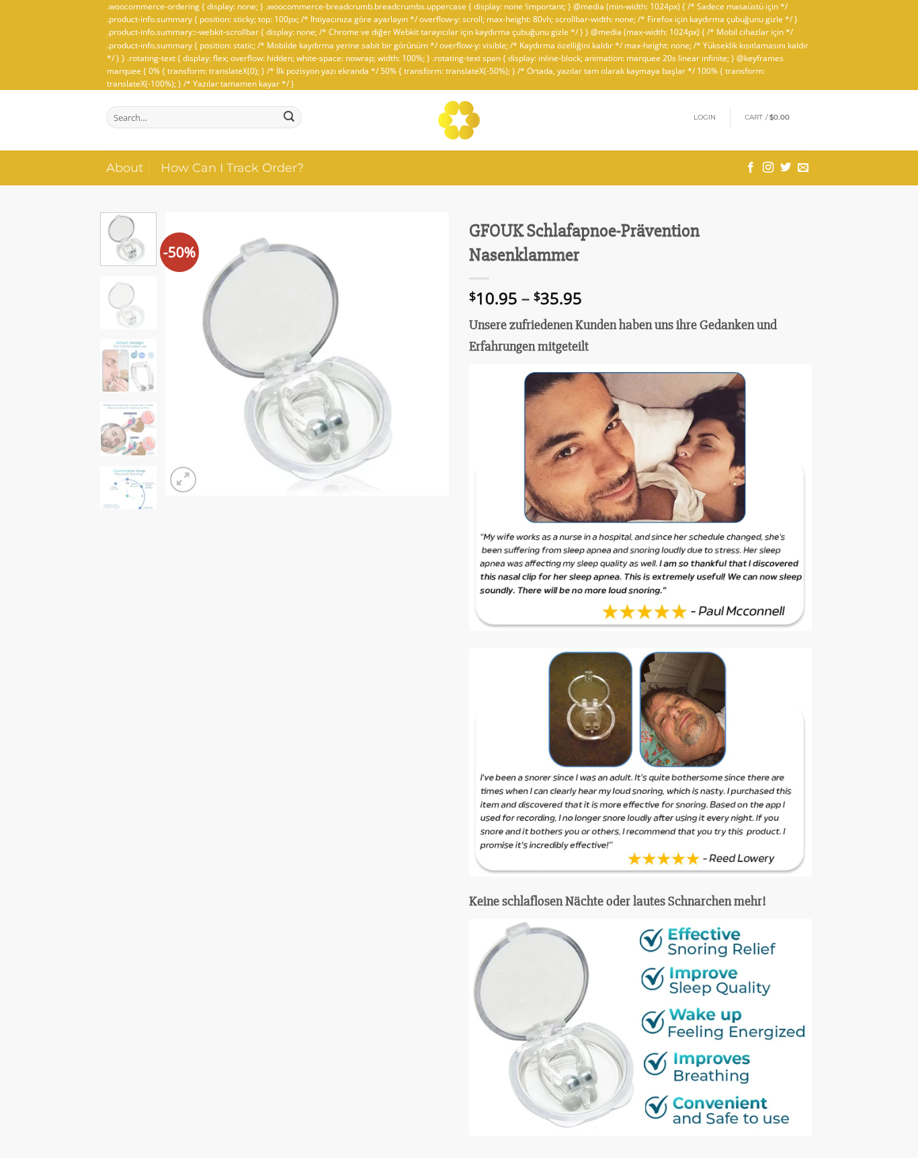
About (124, 168)
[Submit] (289, 117)
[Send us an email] (803, 168)
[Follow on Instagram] (768, 168)
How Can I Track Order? (232, 168)
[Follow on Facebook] (750, 168)
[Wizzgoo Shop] (459, 120)
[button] (705, 117)
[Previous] (188, 354)
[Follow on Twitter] (785, 168)
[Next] (427, 354)
